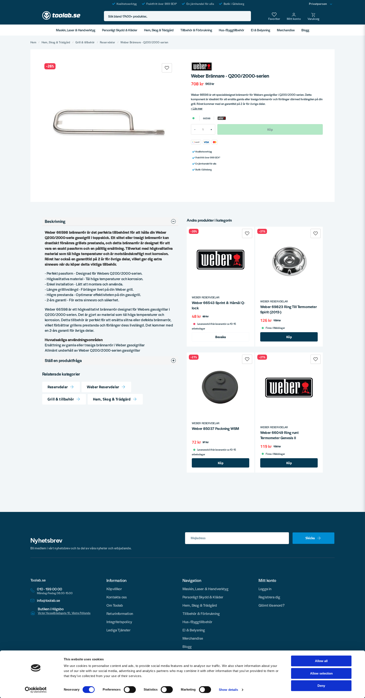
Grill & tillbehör (85, 42)
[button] (246, 16)
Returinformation (119, 613)
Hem (33, 42)
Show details (228, 689)
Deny (321, 685)
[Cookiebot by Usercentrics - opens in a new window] (35, 690)
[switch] (130, 689)
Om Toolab (114, 605)
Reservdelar (107, 42)
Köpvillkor (114, 588)
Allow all (321, 661)
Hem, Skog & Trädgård (159, 30)
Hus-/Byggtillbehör (231, 30)
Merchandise (286, 30)
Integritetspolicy (119, 621)
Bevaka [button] (220, 337)
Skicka (310, 538)
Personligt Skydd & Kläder (119, 30)
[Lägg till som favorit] (274, 16)
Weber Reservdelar (103, 387)
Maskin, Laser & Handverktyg (75, 30)
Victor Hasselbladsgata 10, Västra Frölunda (64, 613)
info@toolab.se (48, 600)
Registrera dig (269, 596)
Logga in (265, 588)
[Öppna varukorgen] (313, 16)
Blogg (305, 30)
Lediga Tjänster (118, 629)
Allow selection (321, 673)
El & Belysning (260, 30)
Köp (289, 337)
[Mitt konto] (293, 16)
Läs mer (198, 108)
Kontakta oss (116, 596)
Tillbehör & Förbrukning (196, 30)
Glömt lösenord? (272, 605)
